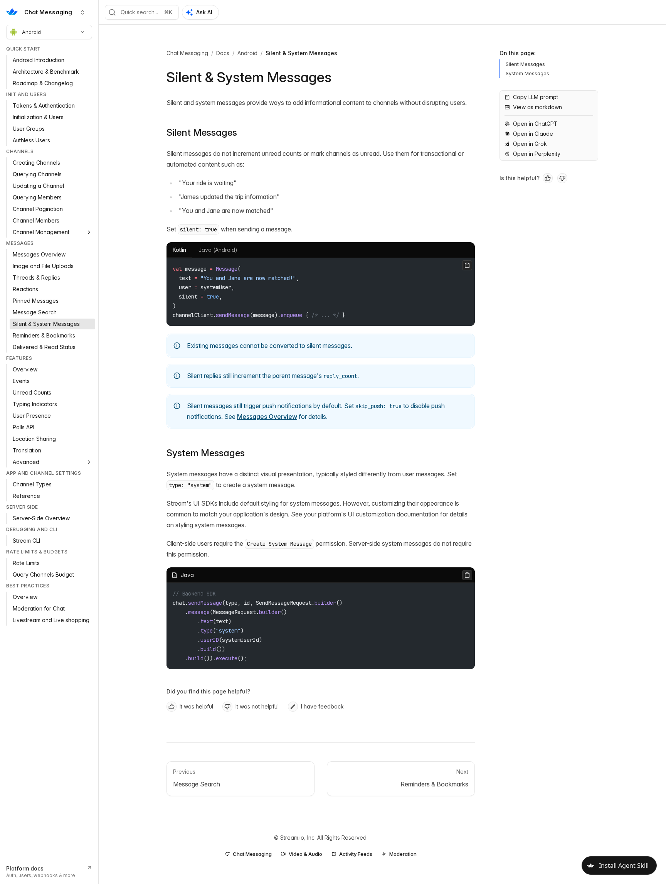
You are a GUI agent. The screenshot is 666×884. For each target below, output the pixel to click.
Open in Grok (530, 143)
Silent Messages (201, 132)
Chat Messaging (187, 53)
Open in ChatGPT (535, 123)
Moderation (403, 854)
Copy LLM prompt (535, 97)
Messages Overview (267, 416)
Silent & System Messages (301, 53)
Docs (222, 53)
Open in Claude (533, 133)
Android (31, 32)
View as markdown (537, 107)
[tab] (179, 250)
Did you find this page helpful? (208, 691)
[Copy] (467, 265)
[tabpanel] (320, 292)
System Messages (205, 453)
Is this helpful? (520, 178)
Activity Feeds (355, 854)
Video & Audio (305, 854)
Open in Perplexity (536, 153)
